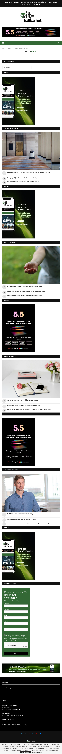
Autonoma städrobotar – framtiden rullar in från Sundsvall (28, 172)
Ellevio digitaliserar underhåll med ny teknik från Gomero (23, 181)
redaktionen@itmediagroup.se (14, 715)
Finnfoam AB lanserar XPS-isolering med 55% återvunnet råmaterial (26, 291)
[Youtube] (34, 5)
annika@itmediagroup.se (13, 709)
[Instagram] (27, 5)
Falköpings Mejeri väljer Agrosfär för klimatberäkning (22, 178)
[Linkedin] (32, 5)
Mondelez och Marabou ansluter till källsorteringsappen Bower (24, 295)
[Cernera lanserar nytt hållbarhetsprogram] (31, 379)
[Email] (37, 5)
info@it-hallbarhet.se (12, 696)
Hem (3, 48)
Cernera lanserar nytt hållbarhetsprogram (22, 400)
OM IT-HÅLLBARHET (27, 2)
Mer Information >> (37, 752)
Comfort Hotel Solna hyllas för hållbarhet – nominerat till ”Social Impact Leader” (29, 409)
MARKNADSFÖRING (40, 2)
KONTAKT (17, 2)
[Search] (59, 43)
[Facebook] (22, 5)
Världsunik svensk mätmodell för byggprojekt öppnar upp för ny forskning (28, 523)
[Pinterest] (29, 5)
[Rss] (39, 5)
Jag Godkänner (26, 752)
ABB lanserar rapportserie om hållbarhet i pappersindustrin (23, 405)
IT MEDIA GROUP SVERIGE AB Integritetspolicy (14, 725)
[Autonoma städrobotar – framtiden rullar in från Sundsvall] (31, 151)
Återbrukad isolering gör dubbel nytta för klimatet (21, 519)
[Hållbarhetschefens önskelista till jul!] (31, 493)
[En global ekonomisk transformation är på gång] (31, 265)
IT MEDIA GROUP (52, 2)
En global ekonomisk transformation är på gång (24, 286)
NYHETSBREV (8, 2)
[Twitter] (24, 5)
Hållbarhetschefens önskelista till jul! (21, 514)
